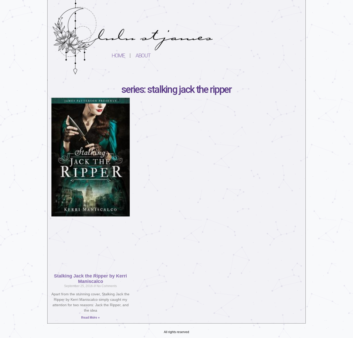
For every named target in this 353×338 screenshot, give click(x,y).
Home (118, 55)
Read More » (90, 317)
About (142, 55)
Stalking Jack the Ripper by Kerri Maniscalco (90, 278)
